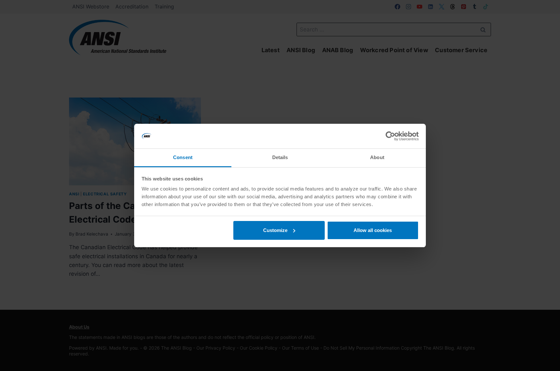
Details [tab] (280, 157)
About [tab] (377, 157)
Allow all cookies (373, 230)
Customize (275, 230)
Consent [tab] (182, 157)
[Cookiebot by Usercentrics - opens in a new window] (390, 136)
